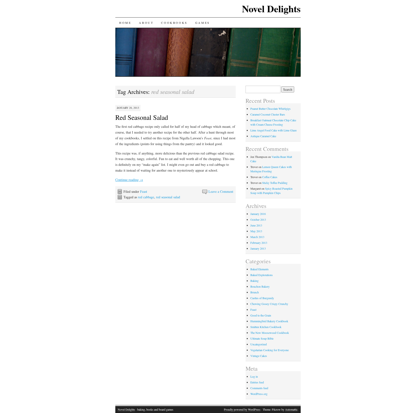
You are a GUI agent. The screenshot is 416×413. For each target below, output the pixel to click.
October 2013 (258, 219)
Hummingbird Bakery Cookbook (269, 321)
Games (202, 23)
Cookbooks (174, 23)
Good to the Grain (260, 315)
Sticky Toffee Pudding (274, 183)
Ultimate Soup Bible (261, 338)
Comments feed (259, 388)
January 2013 (258, 248)
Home (125, 23)
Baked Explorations (261, 275)
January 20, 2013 (128, 108)
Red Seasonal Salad (141, 117)
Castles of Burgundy (262, 298)
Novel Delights (271, 8)
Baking (254, 281)
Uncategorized (258, 344)
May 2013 (256, 231)
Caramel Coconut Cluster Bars (267, 114)
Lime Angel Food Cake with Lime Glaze (273, 130)
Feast (143, 191)
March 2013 (257, 237)
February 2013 (258, 243)
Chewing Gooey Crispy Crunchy (269, 304)
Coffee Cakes (269, 177)
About (146, 23)
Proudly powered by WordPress (242, 409)
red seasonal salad (168, 197)
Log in (254, 376)
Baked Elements (259, 269)
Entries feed (257, 382)
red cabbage (146, 197)
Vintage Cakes (258, 356)
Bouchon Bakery (260, 286)
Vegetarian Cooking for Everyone (269, 350)
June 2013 (256, 225)
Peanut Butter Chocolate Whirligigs (270, 108)
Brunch (254, 292)
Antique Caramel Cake (263, 136)
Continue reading (129, 179)
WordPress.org (258, 394)
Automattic (291, 409)
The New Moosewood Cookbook (269, 333)
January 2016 (258, 214)
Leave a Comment (220, 191)
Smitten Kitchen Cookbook (265, 327)
